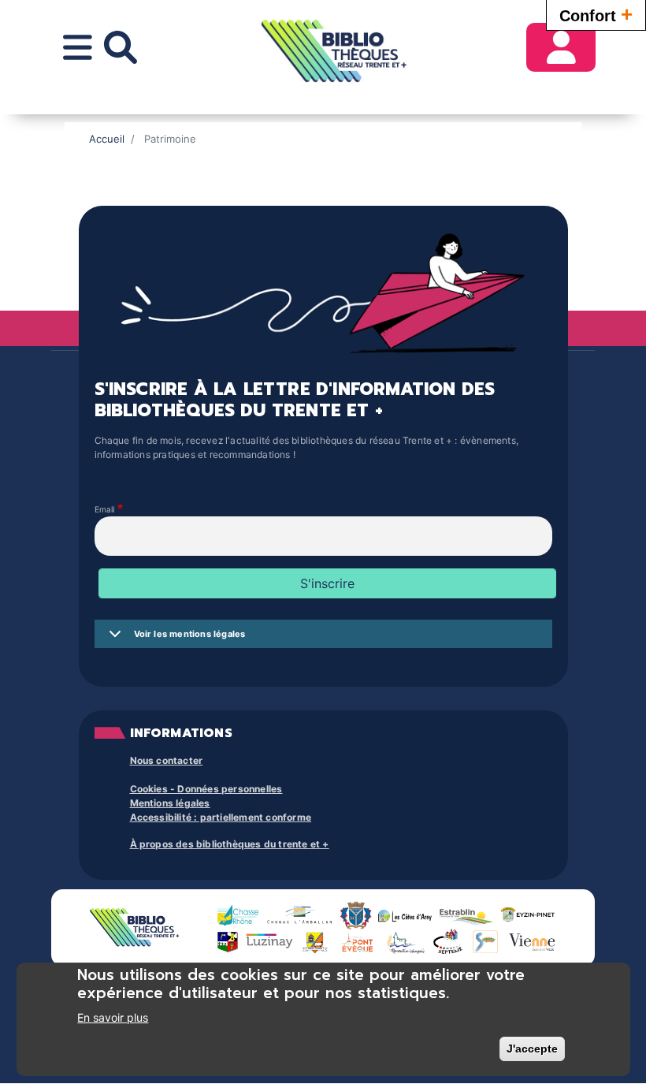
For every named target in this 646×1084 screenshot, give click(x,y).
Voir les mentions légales (190, 633)
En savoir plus (112, 1017)
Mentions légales (170, 803)
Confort (596, 14)
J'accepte (532, 1048)
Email (105, 510)
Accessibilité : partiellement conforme (221, 817)
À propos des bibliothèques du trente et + (229, 844)
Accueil (106, 138)
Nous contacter (166, 760)
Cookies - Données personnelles (206, 789)
